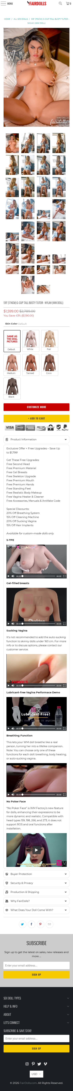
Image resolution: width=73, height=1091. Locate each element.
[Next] (67, 78)
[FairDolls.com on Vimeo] (45, 1064)
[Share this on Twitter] (22, 924)
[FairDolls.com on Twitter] (39, 1064)
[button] (37, 439)
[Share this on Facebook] (31, 924)
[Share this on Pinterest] (40, 924)
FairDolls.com (28, 1083)
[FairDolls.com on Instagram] (27, 1064)
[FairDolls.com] (36, 3)
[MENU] (1, 3)
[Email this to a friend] (49, 924)
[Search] (60, 3)
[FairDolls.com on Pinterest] (33, 1064)
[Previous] (6, 78)
